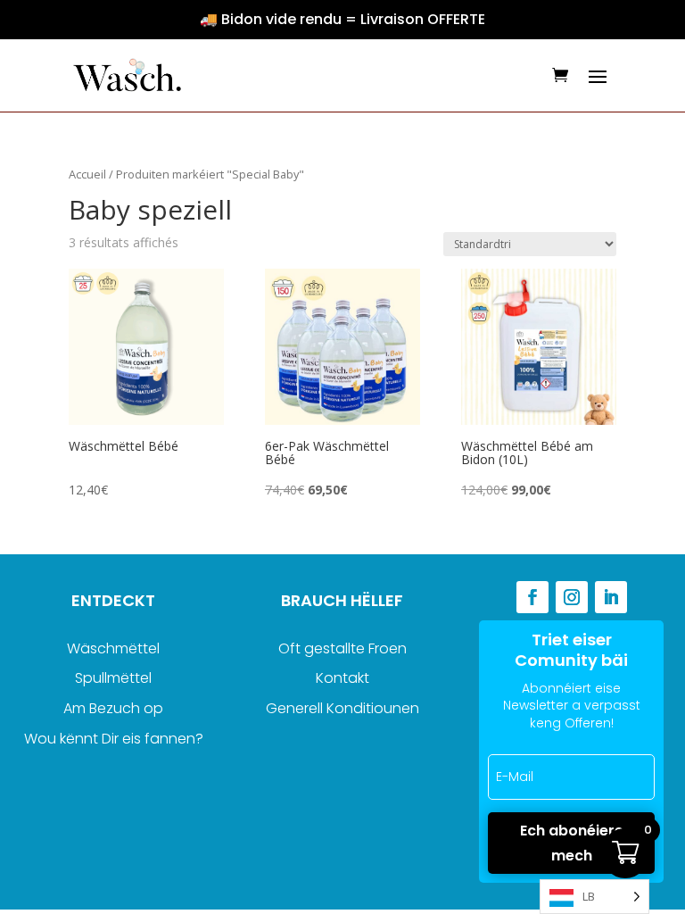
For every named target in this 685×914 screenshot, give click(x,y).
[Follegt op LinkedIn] (611, 597)
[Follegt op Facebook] (532, 597)
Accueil (87, 174)
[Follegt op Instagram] (572, 597)
